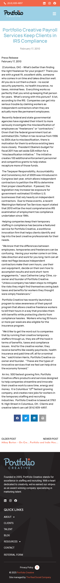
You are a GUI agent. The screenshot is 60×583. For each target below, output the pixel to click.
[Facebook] (54, 3)
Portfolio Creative (25, 572)
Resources (11, 541)
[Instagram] (49, 3)
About (8, 516)
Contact (9, 547)
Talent (8, 529)
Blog (7, 535)
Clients (9, 523)
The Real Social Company (38, 577)
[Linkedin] (44, 3)
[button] (17, 418)
